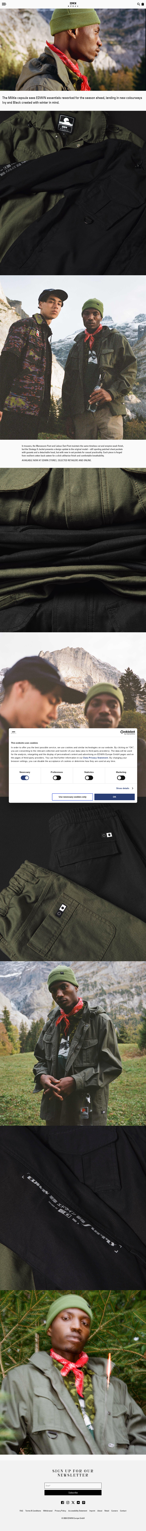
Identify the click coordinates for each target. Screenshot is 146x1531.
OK (114, 797)
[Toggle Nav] (4, 4)
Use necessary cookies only (72, 797)
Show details (122, 788)
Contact (123, 1510)
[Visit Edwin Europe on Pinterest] (83, 1503)
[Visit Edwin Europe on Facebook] (62, 1503)
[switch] (57, 778)
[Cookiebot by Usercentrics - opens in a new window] (122, 732)
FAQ (21, 1510)
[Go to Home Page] (73, 4)
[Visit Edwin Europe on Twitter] (73, 1503)
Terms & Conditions (33, 1510)
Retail (107, 1510)
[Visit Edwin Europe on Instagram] (67, 1503)
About (99, 1510)
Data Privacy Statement (95, 758)
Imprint (92, 1510)
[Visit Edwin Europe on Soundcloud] (78, 1503)
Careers (114, 1510)
